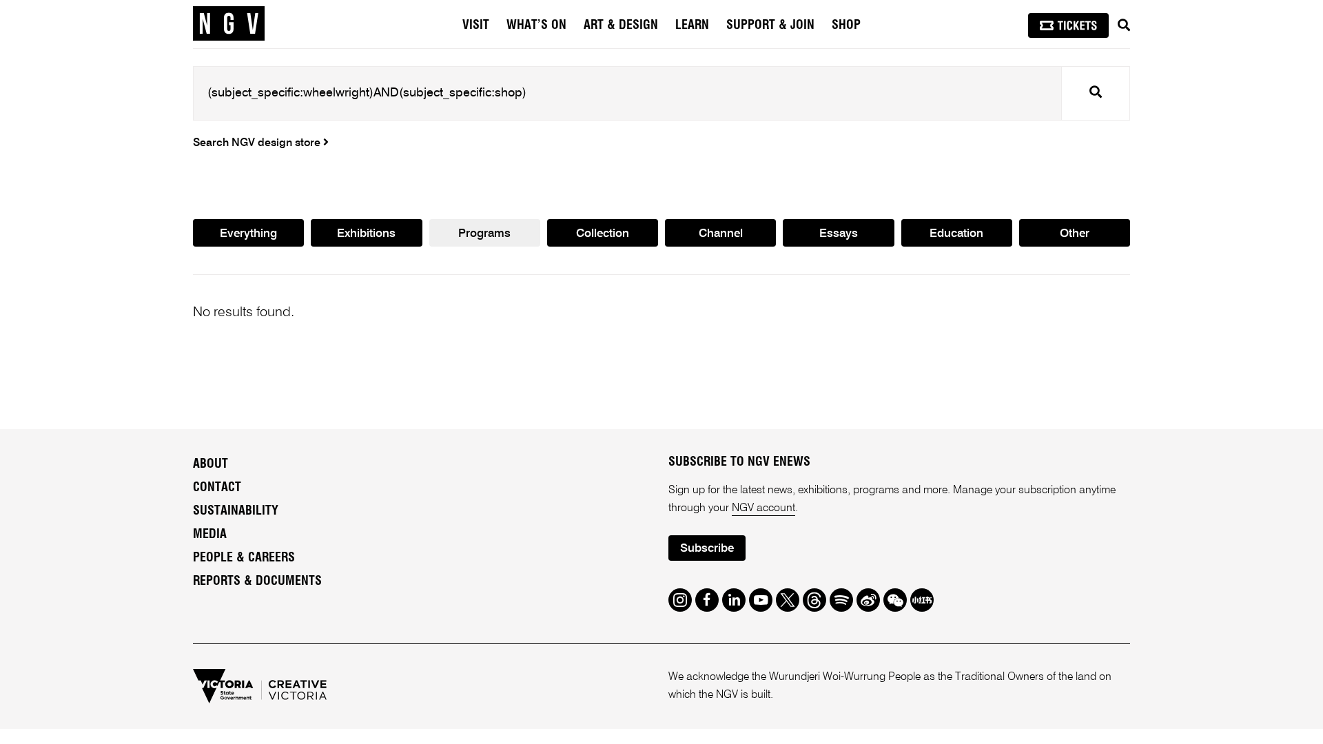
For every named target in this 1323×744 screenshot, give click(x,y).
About (210, 464)
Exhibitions (366, 234)
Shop (846, 25)
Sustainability (235, 511)
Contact (217, 488)
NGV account (763, 508)
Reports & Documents (257, 581)
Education (956, 234)
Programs (484, 234)
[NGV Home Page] (229, 24)
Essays (838, 234)
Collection (602, 234)
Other (1074, 234)
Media (210, 534)
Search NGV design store (258, 143)
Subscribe (707, 549)
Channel (721, 234)
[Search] (1124, 25)
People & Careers (244, 558)
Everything (248, 234)
